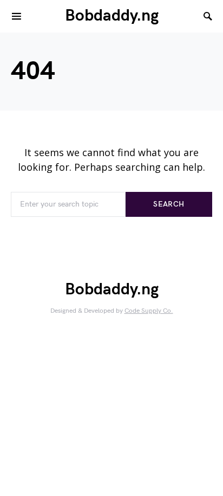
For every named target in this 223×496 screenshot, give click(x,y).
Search (168, 204)
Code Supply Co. (148, 311)
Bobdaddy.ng (112, 15)
